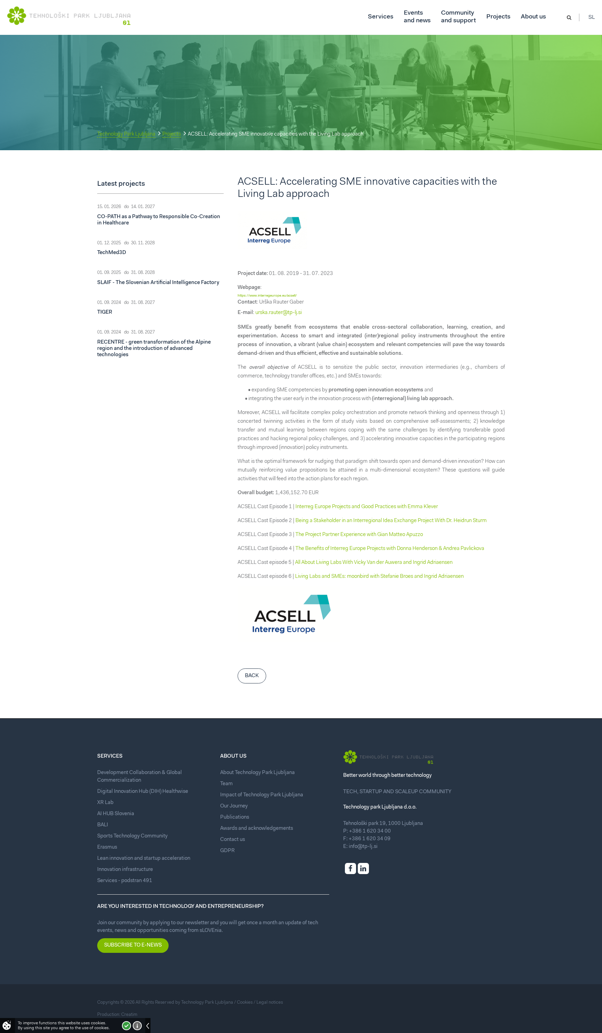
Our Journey (234, 806)
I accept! (126, 1025)
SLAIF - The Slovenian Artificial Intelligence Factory (158, 282)
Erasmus (107, 847)
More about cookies (137, 1025)
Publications (234, 817)
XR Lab (105, 802)
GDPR (227, 851)
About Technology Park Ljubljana (257, 772)
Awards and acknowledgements (256, 828)
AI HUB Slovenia (115, 814)
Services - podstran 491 (124, 880)
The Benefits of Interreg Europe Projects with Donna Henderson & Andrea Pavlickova (389, 548)
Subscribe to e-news (133, 945)
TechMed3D (111, 252)
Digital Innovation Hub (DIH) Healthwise (142, 791)
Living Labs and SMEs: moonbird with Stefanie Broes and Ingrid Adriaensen (379, 576)
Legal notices (269, 1002)
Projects (171, 134)
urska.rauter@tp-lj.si (278, 312)
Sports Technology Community (132, 836)
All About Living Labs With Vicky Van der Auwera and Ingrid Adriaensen (374, 562)
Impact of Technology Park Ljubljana (261, 795)
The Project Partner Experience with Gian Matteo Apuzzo (359, 534)
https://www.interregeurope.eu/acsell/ (267, 296)
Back (252, 676)
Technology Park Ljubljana (126, 134)
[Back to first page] (69, 15)
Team (226, 784)
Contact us (232, 839)
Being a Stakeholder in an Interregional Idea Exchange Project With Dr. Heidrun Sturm (391, 520)
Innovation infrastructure (125, 869)
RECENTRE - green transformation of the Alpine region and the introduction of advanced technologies (154, 349)
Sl (591, 17)
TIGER (104, 312)
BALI (102, 825)
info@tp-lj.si (363, 846)
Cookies (245, 1002)
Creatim (129, 1014)
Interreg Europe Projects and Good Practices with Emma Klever (366, 507)
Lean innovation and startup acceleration (143, 858)
